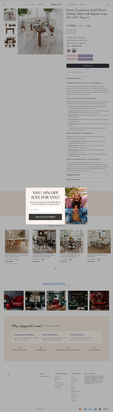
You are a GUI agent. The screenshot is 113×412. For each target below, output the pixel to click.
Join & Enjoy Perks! (45, 217)
